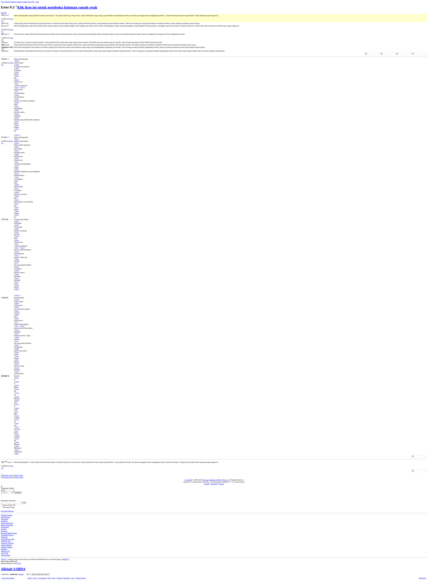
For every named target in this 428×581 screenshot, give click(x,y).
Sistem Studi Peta (7, 523)
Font (53, 578)
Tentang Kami (81, 578)
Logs (72, 578)
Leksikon (4, 521)
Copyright (188, 480)
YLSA (18, 563)
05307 (17, 121)
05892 (17, 68)
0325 (16, 84)
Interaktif (66, 578)
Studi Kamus (5, 517)
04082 (17, 76)
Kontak (206, 484)
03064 (17, 65)
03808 (17, 102)
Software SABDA (7, 543)
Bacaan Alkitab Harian (9, 533)
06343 (17, 118)
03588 (17, 114)
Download (42, 578)
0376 (16, 91)
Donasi (221, 484)
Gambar (4, 529)
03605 (17, 72)
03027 (17, 87)
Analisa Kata (26, 2)
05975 (17, 106)
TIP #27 (4, 559)
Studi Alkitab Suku (7, 539)
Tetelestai (4, 537)
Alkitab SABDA (13, 569)
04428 (17, 80)
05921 (17, 135)
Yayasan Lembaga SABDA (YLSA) (215, 480)
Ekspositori (5, 527)
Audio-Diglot (5, 555)
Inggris (21, 574)
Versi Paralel (5, 2)
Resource (4, 531)
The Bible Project (7, 535)
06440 (17, 110)
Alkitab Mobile (6, 545)
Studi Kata (4, 519)
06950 (17, 61)
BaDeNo (4, 549)
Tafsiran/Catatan (16, 2)
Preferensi (422, 578)
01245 (17, 95)
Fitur (49, 578)
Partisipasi (214, 484)
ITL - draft (35, 2)
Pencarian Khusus (7, 511)
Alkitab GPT (5, 551)
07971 (22, 87)
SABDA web (5, 541)
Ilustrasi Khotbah (7, 525)
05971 (17, 129)
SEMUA (65, 559)
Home (29, 578)
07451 (17, 99)
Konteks (4, 13)
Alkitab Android (6, 547)
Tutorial (59, 578)
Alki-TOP (4, 553)
